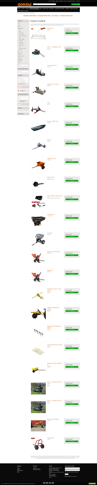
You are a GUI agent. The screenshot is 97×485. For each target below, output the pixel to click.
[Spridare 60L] (38, 240)
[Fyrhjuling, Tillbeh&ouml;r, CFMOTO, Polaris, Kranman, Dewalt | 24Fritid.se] (24, 4)
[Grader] (38, 110)
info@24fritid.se (53, 476)
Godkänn (20, 104)
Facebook (67, 476)
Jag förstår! (92, 483)
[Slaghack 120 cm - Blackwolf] (38, 91)
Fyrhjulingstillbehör (20, 28)
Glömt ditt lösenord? (21, 83)
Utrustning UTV (21, 40)
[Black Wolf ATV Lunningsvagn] (38, 426)
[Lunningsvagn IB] (38, 445)
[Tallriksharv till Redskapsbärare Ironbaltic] (38, 314)
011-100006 (53, 475)
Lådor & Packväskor (21, 34)
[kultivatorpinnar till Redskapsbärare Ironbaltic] (38, 333)
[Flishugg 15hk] (38, 277)
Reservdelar (19, 54)
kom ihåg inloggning (22, 81)
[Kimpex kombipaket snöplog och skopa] (38, 203)
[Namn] (72, 468)
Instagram (75, 476)
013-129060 (54, 474)
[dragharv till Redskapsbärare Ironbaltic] (38, 352)
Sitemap (50, 477)
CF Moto (19, 25)
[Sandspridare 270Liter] (38, 166)
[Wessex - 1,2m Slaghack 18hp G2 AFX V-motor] (38, 389)
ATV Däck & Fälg (21, 45)
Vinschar (20, 31)
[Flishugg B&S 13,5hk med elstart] (38, 259)
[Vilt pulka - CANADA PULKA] (38, 128)
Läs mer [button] (33, 483)
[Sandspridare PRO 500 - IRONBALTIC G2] (38, 370)
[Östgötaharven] (38, 35)
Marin (19, 51)
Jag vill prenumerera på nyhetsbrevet (23, 101)
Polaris (19, 23)
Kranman (19, 26)
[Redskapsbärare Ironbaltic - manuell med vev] (38, 296)
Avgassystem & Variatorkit (22, 48)
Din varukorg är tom (74, 4)
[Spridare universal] (38, 221)
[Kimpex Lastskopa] (38, 184)
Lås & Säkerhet (21, 42)
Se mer (18, 472)
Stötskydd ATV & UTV (22, 43)
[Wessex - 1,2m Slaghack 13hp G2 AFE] (38, 408)
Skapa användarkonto (21, 84)
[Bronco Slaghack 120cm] (38, 72)
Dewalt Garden (20, 60)
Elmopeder (19, 57)
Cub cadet (19, 62)
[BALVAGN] (38, 147)
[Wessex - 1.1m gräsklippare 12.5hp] (38, 54)
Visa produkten (72, 33)
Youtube (71, 476)
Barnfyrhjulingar (20, 59)
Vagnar (20, 37)
